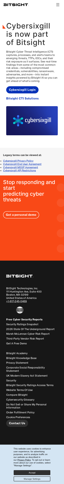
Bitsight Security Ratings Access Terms (29, 385)
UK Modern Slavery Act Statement (27, 375)
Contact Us (17, 423)
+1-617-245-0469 (16, 301)
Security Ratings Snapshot (22, 324)
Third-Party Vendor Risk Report (25, 338)
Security (11, 380)
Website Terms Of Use (19, 390)
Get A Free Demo (16, 343)
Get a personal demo (21, 215)
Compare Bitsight (16, 394)
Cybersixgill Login (22, 90)
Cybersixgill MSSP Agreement (20, 167)
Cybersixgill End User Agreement (22, 164)
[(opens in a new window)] (24, 310)
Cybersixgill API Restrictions (19, 170)
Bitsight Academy (16, 353)
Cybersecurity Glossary (20, 399)
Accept (32, 472)
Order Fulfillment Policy (20, 412)
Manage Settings (32, 479)
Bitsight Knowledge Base (21, 358)
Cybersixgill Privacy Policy (18, 160)
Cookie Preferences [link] (18, 417)
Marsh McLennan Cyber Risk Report (28, 333)
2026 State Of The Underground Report (30, 329)
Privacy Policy (24, 460)
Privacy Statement (17, 362)
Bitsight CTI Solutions (22, 98)
